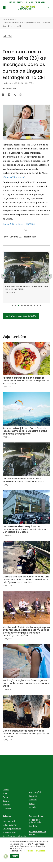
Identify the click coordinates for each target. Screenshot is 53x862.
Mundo (32, 807)
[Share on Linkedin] (9, 95)
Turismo (7, 808)
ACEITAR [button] (15, 856)
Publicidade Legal (37, 833)
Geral (5, 797)
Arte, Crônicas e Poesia (14, 836)
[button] (12, 305)
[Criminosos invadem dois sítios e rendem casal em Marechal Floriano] (26, 277)
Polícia (6, 793)
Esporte (33, 796)
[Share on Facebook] (3, 95)
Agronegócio (35, 792)
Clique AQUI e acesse (13, 177)
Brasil (31, 803)
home (5, 19)
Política (6, 804)
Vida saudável (9, 825)
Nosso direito (9, 832)
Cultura (33, 799)
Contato (33, 826)
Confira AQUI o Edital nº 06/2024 (19, 224)
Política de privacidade (35, 821)
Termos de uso (36, 816)
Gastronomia (9, 821)
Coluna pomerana (12, 828)
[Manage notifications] (6, 856)
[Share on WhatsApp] (21, 95)
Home (6, 789)
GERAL (12, 19)
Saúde (6, 801)
